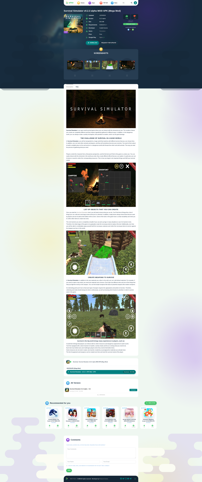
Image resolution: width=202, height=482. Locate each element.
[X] (131, 30)
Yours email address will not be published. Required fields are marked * (86, 445)
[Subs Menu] (123, 3)
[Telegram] (128, 30)
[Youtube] (128, 479)
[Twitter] (123, 479)
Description (69, 87)
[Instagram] (126, 479)
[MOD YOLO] (69, 2)
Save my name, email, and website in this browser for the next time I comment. (89, 465)
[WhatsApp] (133, 30)
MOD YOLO (73, 478)
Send (69, 470)
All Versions (101, 394)
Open (101, 37)
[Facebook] (121, 479)
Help (77, 87)
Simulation (102, 31)
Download (93, 42)
